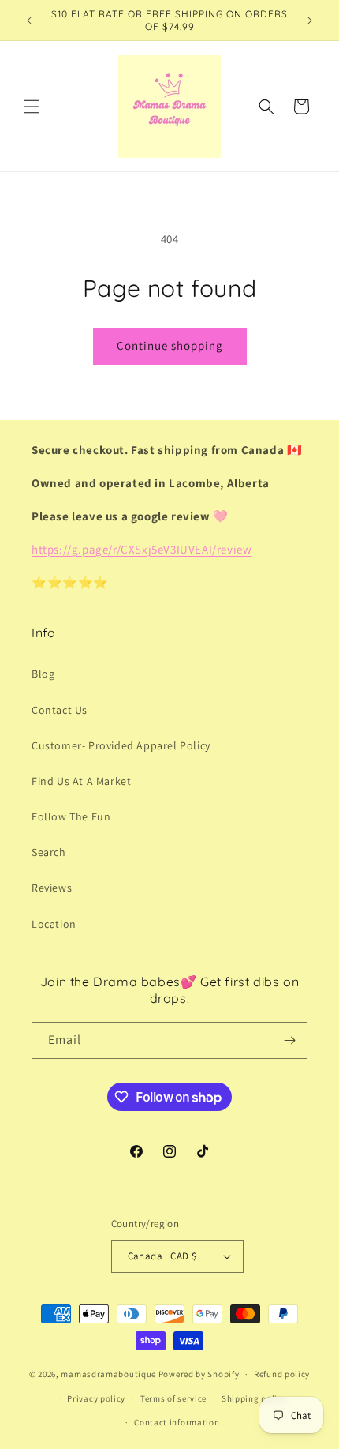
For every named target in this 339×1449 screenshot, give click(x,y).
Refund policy (282, 1374)
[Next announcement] (309, 20)
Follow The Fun (71, 816)
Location (54, 924)
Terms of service (173, 1398)
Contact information (176, 1422)
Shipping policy (254, 1398)
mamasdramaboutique (108, 1374)
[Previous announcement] (29, 20)
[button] (31, 106)
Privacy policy (96, 1398)
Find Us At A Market (81, 781)
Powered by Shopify (199, 1374)
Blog (43, 673)
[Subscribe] (289, 1040)
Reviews (52, 887)
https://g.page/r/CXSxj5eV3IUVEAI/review (141, 549)
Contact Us (60, 710)
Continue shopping (170, 345)
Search (49, 852)
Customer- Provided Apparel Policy (121, 745)
